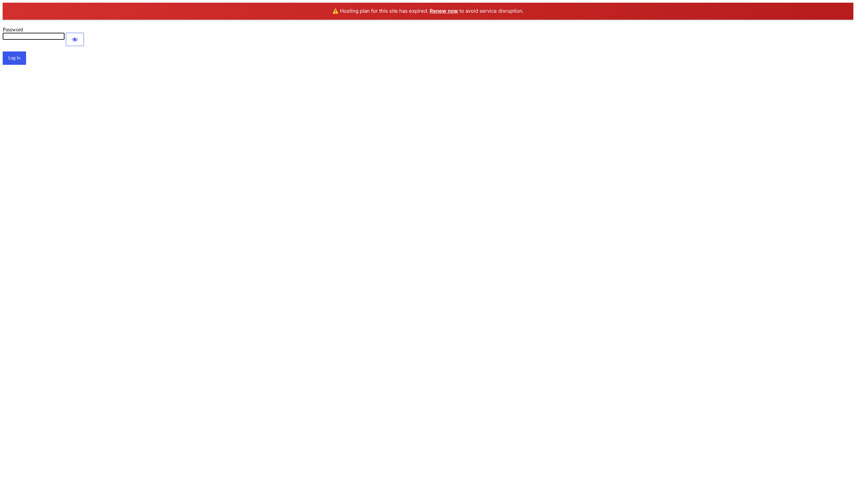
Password (13, 29)
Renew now (444, 11)
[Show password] (75, 39)
